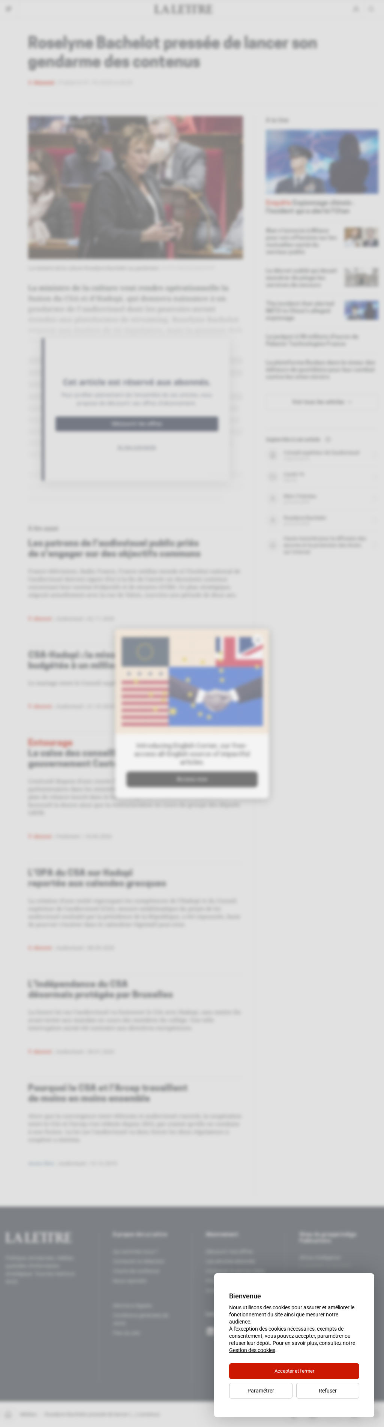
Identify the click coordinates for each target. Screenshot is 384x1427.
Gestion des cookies (252, 1350)
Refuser (328, 1391)
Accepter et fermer (294, 1371)
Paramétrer (261, 1391)
